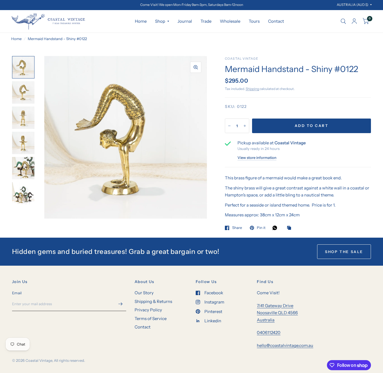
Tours (254, 21)
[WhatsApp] (276, 228)
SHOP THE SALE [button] (344, 251)
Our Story (144, 292)
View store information (256, 157)
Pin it (261, 228)
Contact (276, 21)
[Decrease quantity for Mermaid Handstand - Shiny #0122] (229, 126)
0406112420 (268, 332)
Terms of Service (151, 318)
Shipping (252, 89)
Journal (184, 21)
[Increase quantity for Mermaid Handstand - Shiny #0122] (245, 126)
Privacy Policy (148, 309)
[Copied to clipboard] (290, 228)
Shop (160, 21)
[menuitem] (141, 21)
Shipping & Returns (153, 301)
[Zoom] (195, 67)
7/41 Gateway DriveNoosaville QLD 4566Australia (277, 313)
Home (141, 21)
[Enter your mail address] (120, 303)
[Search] (343, 21)
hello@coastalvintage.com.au (285, 345)
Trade (205, 21)
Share (237, 228)
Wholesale (230, 21)
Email (17, 293)
